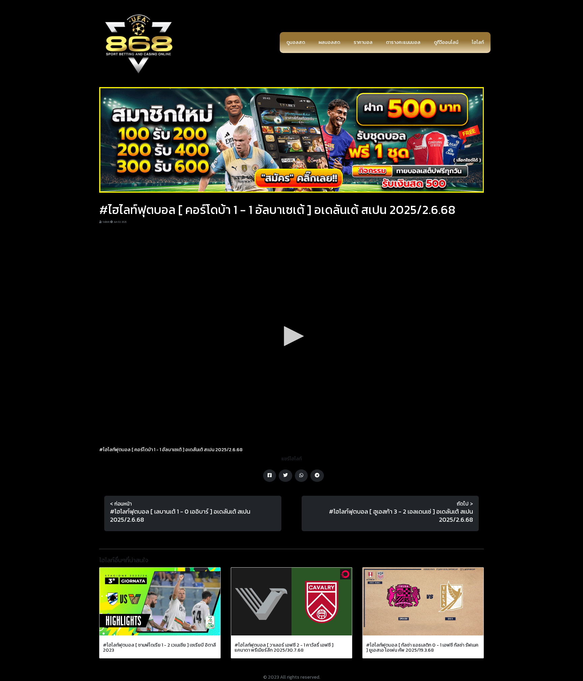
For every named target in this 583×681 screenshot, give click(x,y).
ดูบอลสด (295, 42)
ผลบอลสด (329, 42)
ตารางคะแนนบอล (403, 42)
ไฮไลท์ (478, 42)
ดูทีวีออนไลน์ (446, 42)
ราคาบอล (363, 42)
